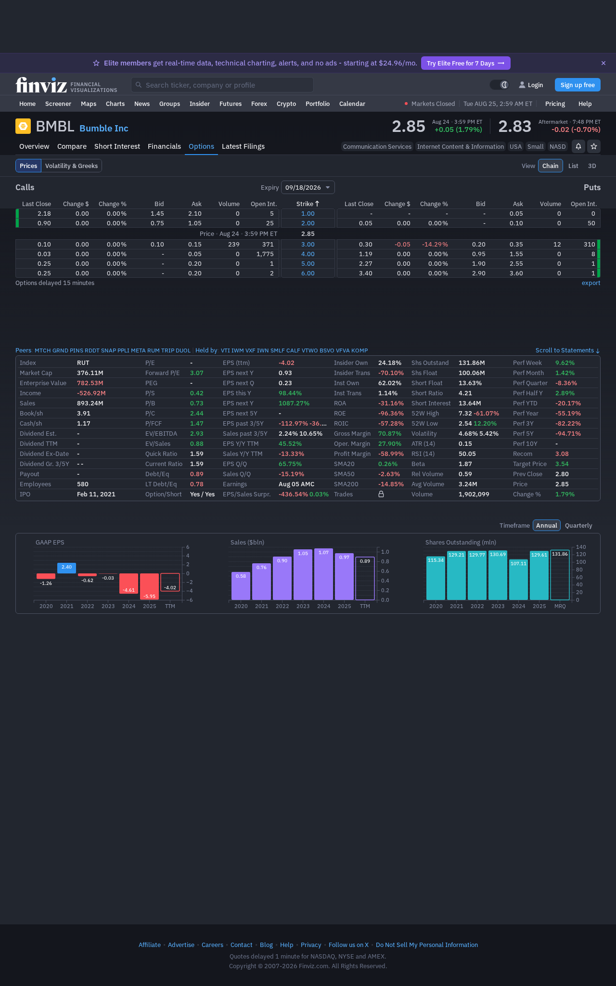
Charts (115, 103)
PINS (76, 350)
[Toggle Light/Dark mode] (499, 84)
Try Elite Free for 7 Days (460, 63)
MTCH (43, 350)
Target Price (530, 463)
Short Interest (117, 146)
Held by (206, 350)
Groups (169, 103)
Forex (259, 103)
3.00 (308, 244)
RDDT (92, 350)
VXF (250, 350)
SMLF (277, 350)
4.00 (308, 254)
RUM (153, 350)
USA (516, 146)
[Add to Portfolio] (594, 146)
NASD (558, 146)
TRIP (167, 350)
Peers (23, 350)
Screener (58, 103)
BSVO (327, 350)
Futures (230, 103)
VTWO (310, 350)
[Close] (603, 63)
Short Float (427, 383)
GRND (60, 350)
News (142, 103)
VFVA (343, 350)
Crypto (286, 103)
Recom (522, 453)
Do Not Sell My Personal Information (427, 944)
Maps (88, 103)
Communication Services (377, 146)
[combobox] (222, 84)
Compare (72, 146)
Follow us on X (349, 944)
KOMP (359, 350)
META (138, 350)
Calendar (352, 103)
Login (535, 85)
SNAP (108, 350)
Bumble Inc (103, 128)
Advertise (181, 944)
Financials (164, 146)
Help (585, 103)
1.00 (308, 213)
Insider (200, 103)
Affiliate (150, 944)
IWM (237, 350)
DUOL (183, 350)
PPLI (123, 350)
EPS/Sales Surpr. (247, 494)
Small (535, 146)
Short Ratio (427, 393)
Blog (266, 944)
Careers (212, 944)
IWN (263, 350)
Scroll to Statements (565, 350)
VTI (225, 350)
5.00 (308, 263)
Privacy (311, 944)
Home (27, 103)
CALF (293, 350)
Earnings (235, 484)
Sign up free (578, 85)
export (591, 282)
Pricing (555, 103)
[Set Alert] (578, 146)
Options (201, 146)
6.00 (308, 273)
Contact (242, 944)
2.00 (308, 223)
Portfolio (318, 103)
